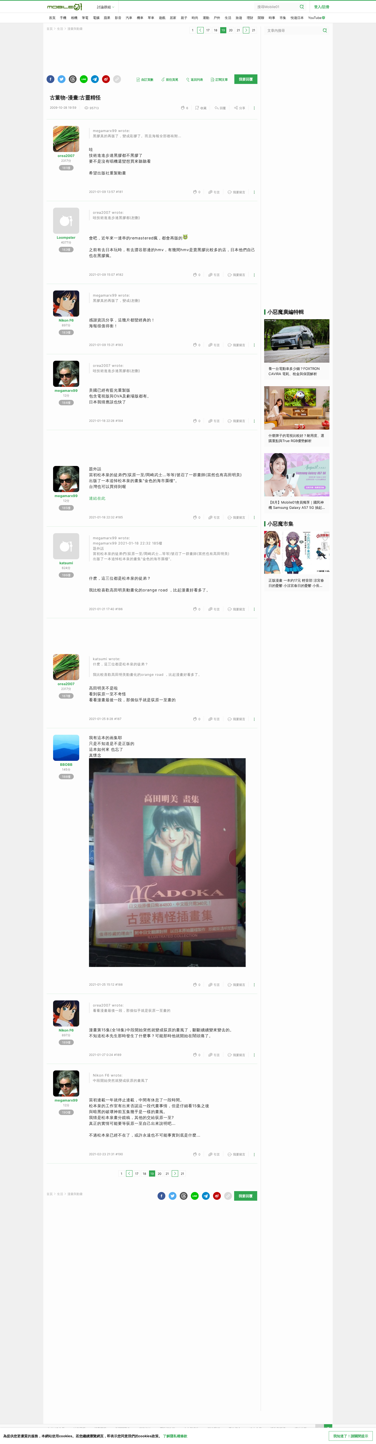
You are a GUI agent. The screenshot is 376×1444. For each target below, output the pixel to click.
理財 (250, 18)
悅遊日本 (297, 18)
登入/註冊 (321, 7)
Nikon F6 (66, 320)
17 (208, 30)
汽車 (129, 18)
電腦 (96, 18)
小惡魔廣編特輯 (285, 312)
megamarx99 (66, 390)
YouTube (315, 18)
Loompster (66, 237)
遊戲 (162, 18)
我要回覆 (246, 79)
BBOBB (66, 764)
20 (231, 30)
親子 (184, 18)
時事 (272, 18)
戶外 (217, 18)
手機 (63, 18)
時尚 (195, 18)
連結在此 (97, 498)
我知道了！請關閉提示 (350, 1436)
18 (215, 30)
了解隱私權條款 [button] (175, 1436)
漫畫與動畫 (75, 28)
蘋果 (107, 18)
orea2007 (66, 156)
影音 (118, 18)
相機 (74, 18)
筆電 (85, 18)
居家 (173, 18)
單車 (151, 18)
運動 (206, 18)
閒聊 (261, 18)
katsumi (66, 563)
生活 (228, 18)
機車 (140, 18)
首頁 (52, 18)
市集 (283, 18)
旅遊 (239, 18)
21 (238, 30)
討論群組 (104, 7)
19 (223, 30)
